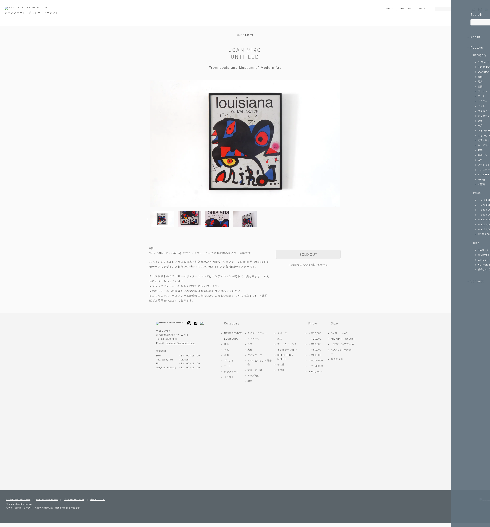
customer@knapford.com (180, 343)
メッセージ (253, 338)
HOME (239, 35)
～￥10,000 (314, 333)
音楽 (226, 355)
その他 (281, 364)
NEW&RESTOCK (234, 333)
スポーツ (282, 333)
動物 (249, 381)
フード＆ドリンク (287, 344)
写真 (226, 349)
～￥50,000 (314, 349)
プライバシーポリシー (74, 499)
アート (227, 366)
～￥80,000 (314, 355)
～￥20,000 (314, 338)
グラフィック (231, 371)
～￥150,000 (315, 366)
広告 (279, 338)
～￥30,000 (314, 344)
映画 (226, 344)
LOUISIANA (231, 338)
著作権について (97, 499)
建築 (249, 344)
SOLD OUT (308, 254)
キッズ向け (253, 375)
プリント (229, 360)
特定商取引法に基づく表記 (18, 499)
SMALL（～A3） (340, 333)
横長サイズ (337, 359)
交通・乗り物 (254, 370)
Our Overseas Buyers (47, 499)
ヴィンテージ (254, 355)
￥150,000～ (315, 371)
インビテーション (287, 349)
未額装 (281, 370)
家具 (249, 349)
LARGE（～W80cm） (343, 344)
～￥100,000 (315, 360)
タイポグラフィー (257, 333)
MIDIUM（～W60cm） (343, 338)
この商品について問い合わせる (308, 264)
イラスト (229, 377)
